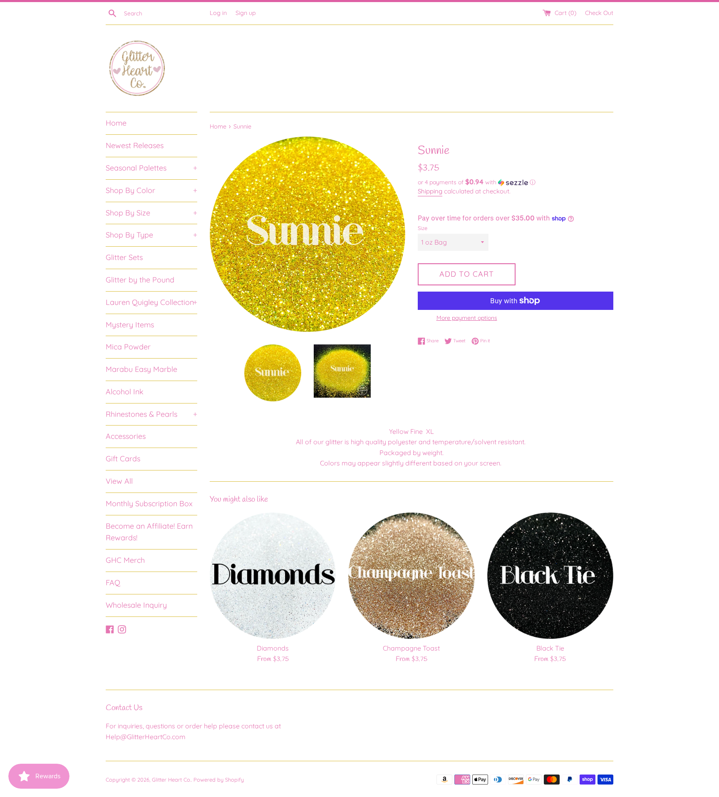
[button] (515, 182)
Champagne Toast (411, 648)
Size (422, 228)
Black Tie (550, 648)
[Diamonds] (273, 575)
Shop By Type (151, 235)
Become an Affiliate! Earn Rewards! (149, 532)
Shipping (430, 191)
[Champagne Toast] (411, 575)
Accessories (126, 436)
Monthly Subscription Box (149, 503)
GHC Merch (125, 560)
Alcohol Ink (125, 391)
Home (116, 123)
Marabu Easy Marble (141, 369)
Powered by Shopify (218, 779)
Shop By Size (151, 213)
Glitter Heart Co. (171, 779)
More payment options (466, 318)
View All (119, 481)
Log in (218, 13)
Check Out (599, 13)
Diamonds (273, 648)
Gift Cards (123, 458)
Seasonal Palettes (151, 168)
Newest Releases (135, 145)
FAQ (113, 582)
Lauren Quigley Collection (151, 302)
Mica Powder (128, 346)
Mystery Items (130, 324)
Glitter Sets (124, 257)
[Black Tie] (550, 575)
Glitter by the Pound (140, 280)
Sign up (246, 13)
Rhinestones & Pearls (151, 414)
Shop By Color (151, 190)
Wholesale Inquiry (136, 605)
